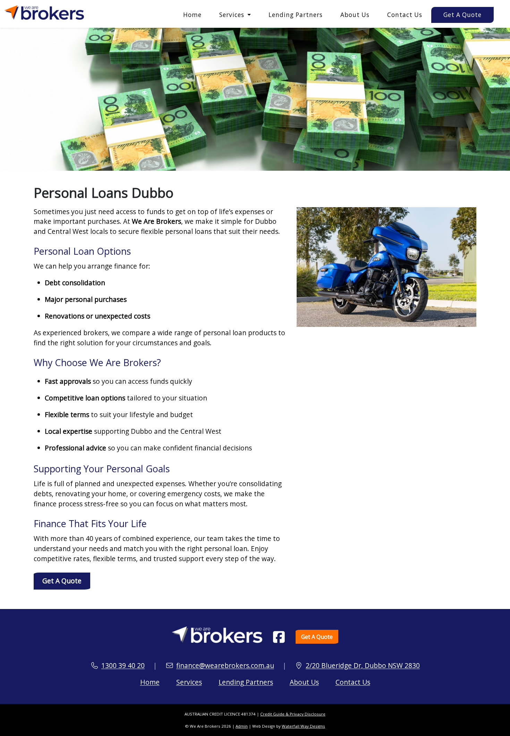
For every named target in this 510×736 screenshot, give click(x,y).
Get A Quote (462, 15)
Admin (242, 726)
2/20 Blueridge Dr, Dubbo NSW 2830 (363, 665)
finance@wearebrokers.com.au (225, 665)
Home (192, 15)
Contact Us (404, 15)
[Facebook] (279, 637)
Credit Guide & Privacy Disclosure (292, 714)
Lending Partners (296, 15)
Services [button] (232, 15)
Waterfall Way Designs (303, 726)
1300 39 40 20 (123, 665)
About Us (354, 15)
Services (189, 682)
